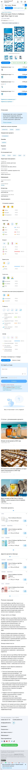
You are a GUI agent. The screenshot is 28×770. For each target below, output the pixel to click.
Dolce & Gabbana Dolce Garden (16, 587)
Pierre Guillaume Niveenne (14, 518)
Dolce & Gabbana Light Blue (15, 529)
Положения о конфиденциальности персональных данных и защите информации (12, 389)
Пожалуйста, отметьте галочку (7, 384)
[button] (2, 57)
